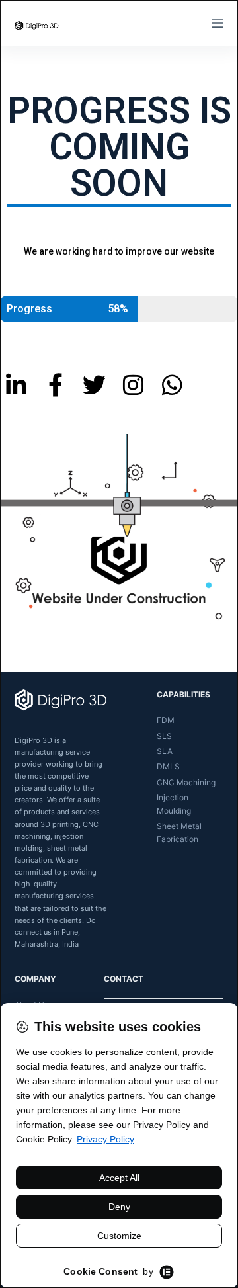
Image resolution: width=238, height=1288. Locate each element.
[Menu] (217, 23)
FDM (166, 720)
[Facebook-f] (55, 384)
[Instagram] (133, 384)
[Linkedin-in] (16, 384)
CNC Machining (186, 782)
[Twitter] (94, 384)
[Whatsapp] (172, 384)
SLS (164, 736)
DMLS (168, 766)
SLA (165, 751)
